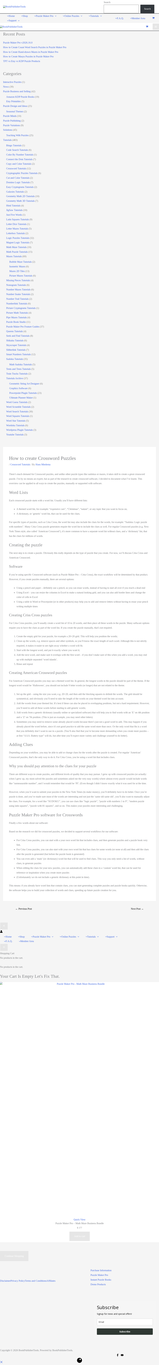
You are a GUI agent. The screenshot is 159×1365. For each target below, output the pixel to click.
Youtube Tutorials (15, 434)
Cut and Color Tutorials (17, 178)
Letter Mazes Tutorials (17, 228)
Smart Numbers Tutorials (18, 354)
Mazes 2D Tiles (17, 271)
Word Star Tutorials (15, 420)
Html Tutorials (13, 205)
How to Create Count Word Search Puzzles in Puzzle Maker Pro (34, 47)
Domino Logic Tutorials (18, 182)
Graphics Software (18, 388)
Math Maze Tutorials (16, 247)
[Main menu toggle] (156, 27)
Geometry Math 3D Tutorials (20, 201)
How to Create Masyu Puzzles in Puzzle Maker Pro (28, 56)
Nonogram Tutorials (16, 285)
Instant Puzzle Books (101, 1279)
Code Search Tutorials (17, 150)
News (6, 86)
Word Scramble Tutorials (18, 407)
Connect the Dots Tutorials (19, 159)
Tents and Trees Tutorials (18, 369)
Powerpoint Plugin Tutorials (23, 393)
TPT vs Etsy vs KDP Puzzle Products (21, 61)
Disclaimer (5, 1280)
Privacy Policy (18, 1280)
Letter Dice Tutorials (16, 224)
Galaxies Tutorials (15, 191)
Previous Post (23, 908)
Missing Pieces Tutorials (18, 280)
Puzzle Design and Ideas (15, 106)
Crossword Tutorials (16, 168)
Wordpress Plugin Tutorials (19, 430)
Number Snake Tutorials (18, 294)
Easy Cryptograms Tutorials (20, 187)
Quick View (80, 1219)
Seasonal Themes (14, 111)
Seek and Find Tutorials (18, 335)
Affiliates (50, 1280)
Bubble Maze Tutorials (20, 261)
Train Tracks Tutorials (17, 373)
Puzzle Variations (11, 125)
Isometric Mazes (17, 266)
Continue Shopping (14, 1256)
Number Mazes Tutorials (18, 289)
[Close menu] (4, 926)
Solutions (7, 130)
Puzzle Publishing (12, 120)
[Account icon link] (1, 932)
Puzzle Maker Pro (99, 1275)
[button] (55, 16)
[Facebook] (117, 1355)
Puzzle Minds (9, 116)
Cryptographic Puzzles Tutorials (22, 173)
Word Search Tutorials (17, 411)
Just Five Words (14, 214)
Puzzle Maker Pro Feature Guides (22, 326)
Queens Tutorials (14, 331)
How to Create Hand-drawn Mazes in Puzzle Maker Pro (30, 52)
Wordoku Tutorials (15, 425)
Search (107, 2)
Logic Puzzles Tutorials (17, 238)
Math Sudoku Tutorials (20, 364)
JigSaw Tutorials (14, 210)
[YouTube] (122, 1355)
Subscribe (124, 1331)
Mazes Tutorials (14, 256)
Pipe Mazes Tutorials (16, 317)
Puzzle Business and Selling (17, 91)
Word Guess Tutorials (16, 402)
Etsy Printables (13, 101)
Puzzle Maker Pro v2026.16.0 (17, 42)
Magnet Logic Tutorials (17, 242)
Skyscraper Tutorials (16, 345)
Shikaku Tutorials (14, 340)
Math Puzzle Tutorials (17, 252)
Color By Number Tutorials (19, 154)
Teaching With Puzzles (17, 135)
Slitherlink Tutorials (15, 349)
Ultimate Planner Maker (21, 397)
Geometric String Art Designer (24, 383)
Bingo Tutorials (13, 145)
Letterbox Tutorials (15, 233)
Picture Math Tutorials (17, 312)
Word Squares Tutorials (17, 416)
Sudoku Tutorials (14, 359)
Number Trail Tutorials (17, 299)
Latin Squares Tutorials (17, 219)
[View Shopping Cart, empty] (153, 18)
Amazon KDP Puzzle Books (20, 96)
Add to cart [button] (79, 1236)
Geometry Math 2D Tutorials (20, 196)
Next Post (137, 908)
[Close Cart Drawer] (4, 947)
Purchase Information (101, 1270)
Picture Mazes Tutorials (20, 275)
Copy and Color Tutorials (18, 163)
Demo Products (98, 1284)
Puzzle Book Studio (16, 322)
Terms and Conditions (35, 1280)
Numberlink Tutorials (16, 303)
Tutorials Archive (14, 378)
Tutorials (7, 140)
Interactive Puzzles (12, 82)
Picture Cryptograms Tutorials (21, 308)
